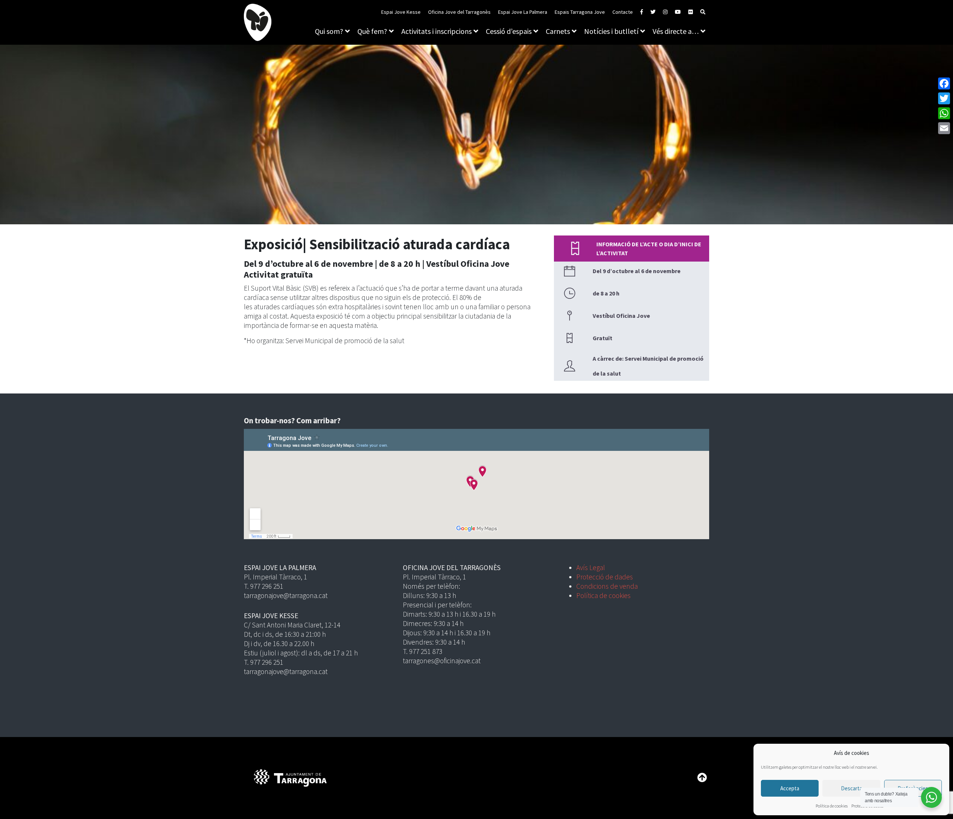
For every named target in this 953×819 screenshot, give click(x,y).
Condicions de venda (607, 586)
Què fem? (372, 31)
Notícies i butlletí (611, 31)
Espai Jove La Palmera (522, 12)
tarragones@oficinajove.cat (442, 660)
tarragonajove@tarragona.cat (286, 595)
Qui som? (329, 31)
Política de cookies (832, 806)
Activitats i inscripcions (436, 31)
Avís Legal (590, 567)
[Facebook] (944, 83)
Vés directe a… (676, 31)
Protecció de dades (604, 576)
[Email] (944, 128)
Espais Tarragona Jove (580, 12)
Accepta (789, 788)
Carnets (558, 31)
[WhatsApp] (944, 113)
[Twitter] (944, 98)
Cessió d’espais (509, 31)
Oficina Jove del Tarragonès (459, 12)
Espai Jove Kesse (401, 12)
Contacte (622, 12)
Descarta (851, 788)
